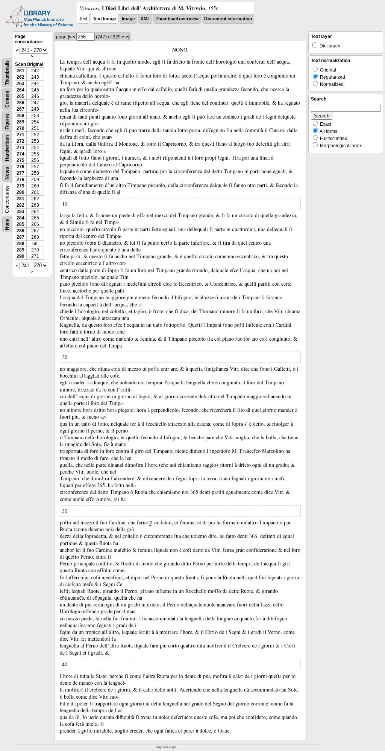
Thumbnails (7, 72)
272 (20, 141)
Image (128, 18)
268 (20, 115)
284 (20, 218)
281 (20, 198)
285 (20, 224)
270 (20, 128)
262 (20, 77)
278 (20, 179)
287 (20, 237)
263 (20, 83)
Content (7, 99)
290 (20, 256)
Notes (7, 173)
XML (145, 18)
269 (20, 122)
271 (20, 134)
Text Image (104, 18)
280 (20, 192)
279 (20, 186)
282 (20, 205)
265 (20, 96)
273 (20, 147)
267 (20, 109)
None (7, 224)
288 (20, 243)
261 (20, 70)
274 (20, 154)
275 (20, 160)
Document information (228, 18)
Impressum (166, 747)
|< (69, 37)
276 (20, 166)
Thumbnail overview (177, 18)
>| (127, 37)
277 (20, 173)
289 (20, 250)
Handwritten (7, 148)
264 (20, 90)
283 (20, 211)
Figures (7, 121)
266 (20, 102)
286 (20, 230)
